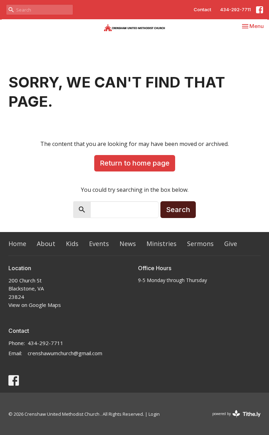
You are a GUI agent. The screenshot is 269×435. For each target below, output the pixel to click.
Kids (72, 243)
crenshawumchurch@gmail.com (65, 353)
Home (17, 243)
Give (230, 243)
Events (99, 243)
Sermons (200, 243)
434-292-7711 (235, 9)
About (46, 243)
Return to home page (135, 163)
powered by (232, 419)
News (127, 243)
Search (178, 209)
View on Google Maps (34, 304)
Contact (202, 9)
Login (154, 414)
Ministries (161, 243)
